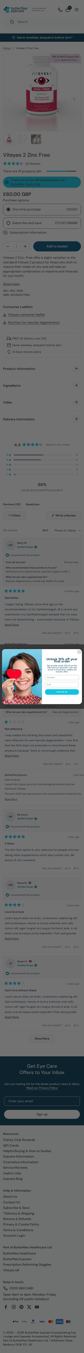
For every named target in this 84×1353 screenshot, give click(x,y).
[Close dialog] (79, 651)
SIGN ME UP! (62, 692)
